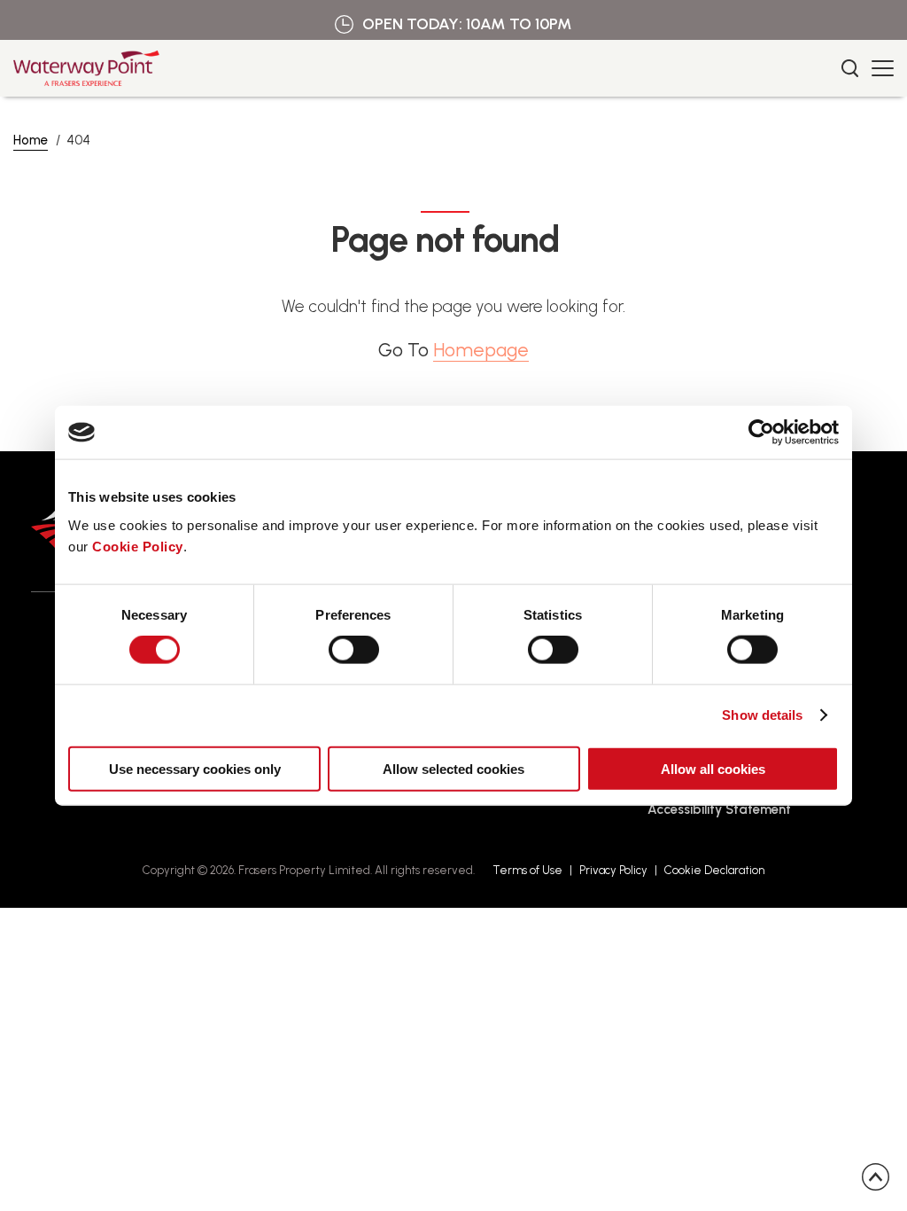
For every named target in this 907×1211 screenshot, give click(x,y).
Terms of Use (527, 870)
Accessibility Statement (719, 809)
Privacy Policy (613, 870)
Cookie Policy (137, 545)
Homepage (481, 350)
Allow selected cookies (453, 768)
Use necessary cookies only (195, 768)
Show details (762, 715)
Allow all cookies (713, 768)
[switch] (354, 650)
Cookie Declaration (714, 870)
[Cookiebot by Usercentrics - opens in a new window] (761, 432)
